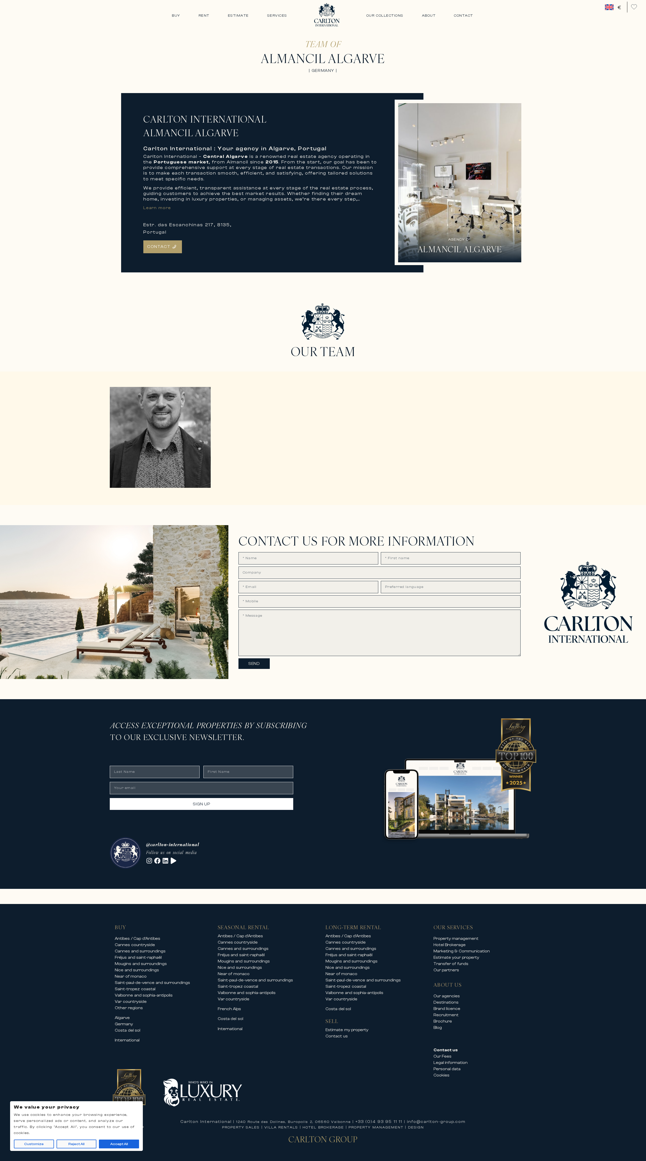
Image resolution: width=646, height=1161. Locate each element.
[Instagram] (149, 861)
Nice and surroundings (137, 970)
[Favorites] (634, 7)
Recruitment (446, 1015)
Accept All (119, 1144)
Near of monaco (131, 976)
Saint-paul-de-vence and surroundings (152, 982)
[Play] (173, 861)
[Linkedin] (165, 861)
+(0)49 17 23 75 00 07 (142, 473)
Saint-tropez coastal (135, 989)
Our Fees (443, 1056)
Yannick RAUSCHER (155, 457)
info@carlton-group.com (436, 1121)
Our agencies (447, 996)
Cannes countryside (135, 945)
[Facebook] (157, 861)
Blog (438, 1027)
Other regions (129, 1008)
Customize (34, 1144)
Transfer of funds (451, 963)
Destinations (446, 1002)
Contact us (337, 1036)
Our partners (446, 970)
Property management (456, 938)
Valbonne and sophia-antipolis (144, 995)
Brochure (443, 1021)
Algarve (122, 1017)
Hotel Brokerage (450, 945)
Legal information (451, 1062)
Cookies (441, 1075)
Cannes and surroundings (140, 951)
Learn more (157, 208)
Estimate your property (456, 957)
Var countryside (131, 1001)
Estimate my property (347, 1030)
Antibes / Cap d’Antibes (137, 938)
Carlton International (206, 1121)
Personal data (447, 1069)
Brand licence (447, 1008)
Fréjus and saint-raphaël (138, 957)
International (127, 1040)
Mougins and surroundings (141, 963)
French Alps (229, 1009)
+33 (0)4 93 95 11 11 (379, 1121)
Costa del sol (127, 1030)
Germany (124, 1024)
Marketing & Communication (462, 951)
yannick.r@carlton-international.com (157, 479)
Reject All (76, 1144)
